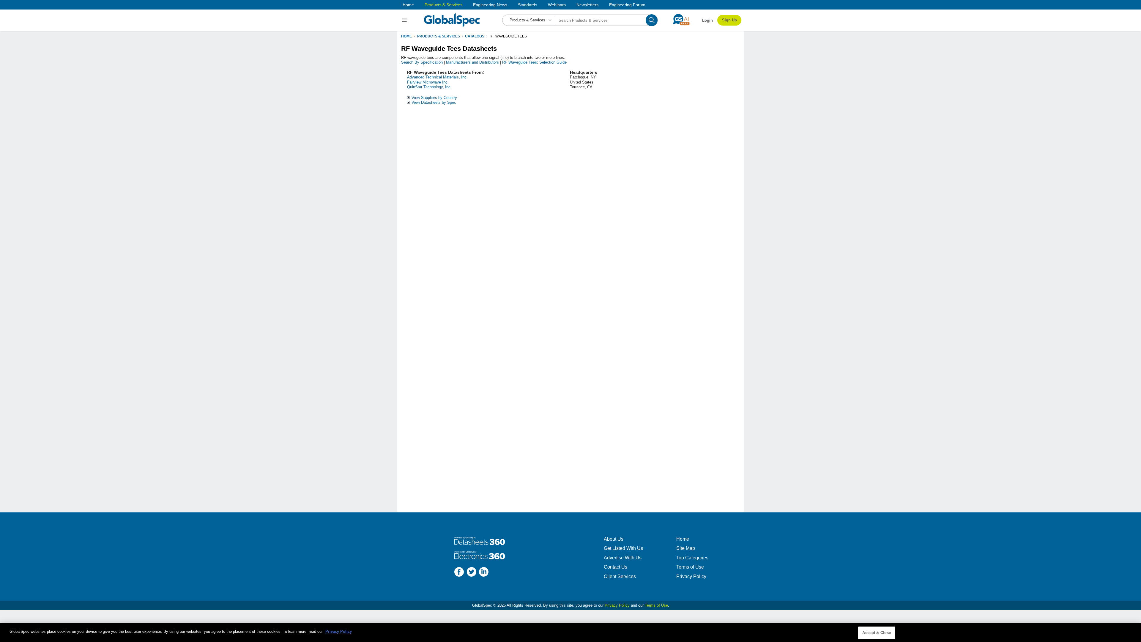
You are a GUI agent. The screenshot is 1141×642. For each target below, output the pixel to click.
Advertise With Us (623, 557)
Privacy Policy (691, 576)
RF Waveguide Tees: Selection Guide (534, 62)
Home (408, 4)
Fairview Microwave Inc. (428, 82)
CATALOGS (474, 36)
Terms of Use (690, 566)
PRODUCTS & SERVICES (438, 36)
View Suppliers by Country (434, 97)
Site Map (685, 548)
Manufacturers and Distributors (472, 62)
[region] (570, 632)
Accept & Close (876, 632)
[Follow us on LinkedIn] (483, 572)
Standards (527, 4)
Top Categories (692, 557)
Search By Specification (422, 62)
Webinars (557, 4)
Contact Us (615, 566)
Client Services (620, 576)
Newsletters (587, 4)
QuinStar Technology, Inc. (429, 87)
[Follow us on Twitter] (471, 572)
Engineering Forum (627, 4)
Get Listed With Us (623, 548)
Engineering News (490, 4)
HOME (406, 36)
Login (707, 20)
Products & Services (443, 4)
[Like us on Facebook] (459, 572)
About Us (613, 539)
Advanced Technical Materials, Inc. (437, 77)
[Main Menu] (405, 20)
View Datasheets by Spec (434, 102)
